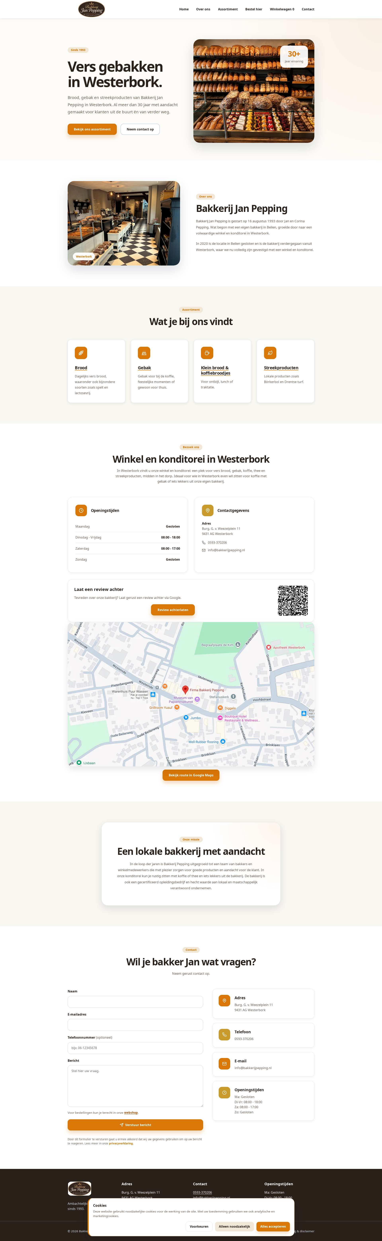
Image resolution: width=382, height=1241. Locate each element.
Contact (308, 9)
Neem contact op (140, 129)
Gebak (144, 367)
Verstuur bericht (138, 1125)
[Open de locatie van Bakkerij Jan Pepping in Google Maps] (191, 694)
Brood (81, 367)
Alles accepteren (273, 1226)
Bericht (73, 1060)
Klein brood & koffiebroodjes (215, 370)
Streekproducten (281, 367)
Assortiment (228, 9)
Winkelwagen (282, 9)
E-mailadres (77, 1014)
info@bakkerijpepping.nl (226, 550)
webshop (131, 1113)
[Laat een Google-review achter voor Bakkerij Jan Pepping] (293, 601)
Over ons (203, 9)
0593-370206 (217, 542)
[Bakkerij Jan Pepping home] (80, 1189)
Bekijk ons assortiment (92, 129)
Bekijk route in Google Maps (191, 775)
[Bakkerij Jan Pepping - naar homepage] (91, 9)
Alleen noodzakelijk (234, 1226)
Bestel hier (253, 9)
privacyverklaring (121, 1143)
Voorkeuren (199, 1226)
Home (184, 9)
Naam (72, 991)
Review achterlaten (173, 610)
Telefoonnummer (90, 1037)
